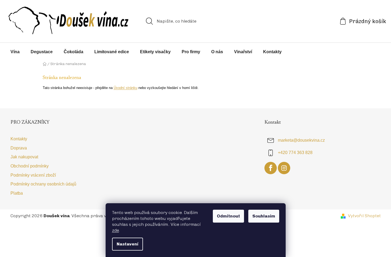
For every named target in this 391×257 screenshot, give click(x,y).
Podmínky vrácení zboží (33, 175)
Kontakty (18, 139)
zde (115, 230)
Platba (16, 193)
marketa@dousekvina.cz (301, 140)
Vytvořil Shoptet (364, 215)
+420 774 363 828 (295, 153)
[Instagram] (284, 168)
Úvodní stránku (125, 88)
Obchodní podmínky (29, 166)
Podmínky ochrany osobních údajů (43, 184)
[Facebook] (270, 168)
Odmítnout (228, 216)
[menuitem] (15, 52)
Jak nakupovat (24, 157)
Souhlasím (263, 216)
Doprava (18, 148)
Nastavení (127, 244)
